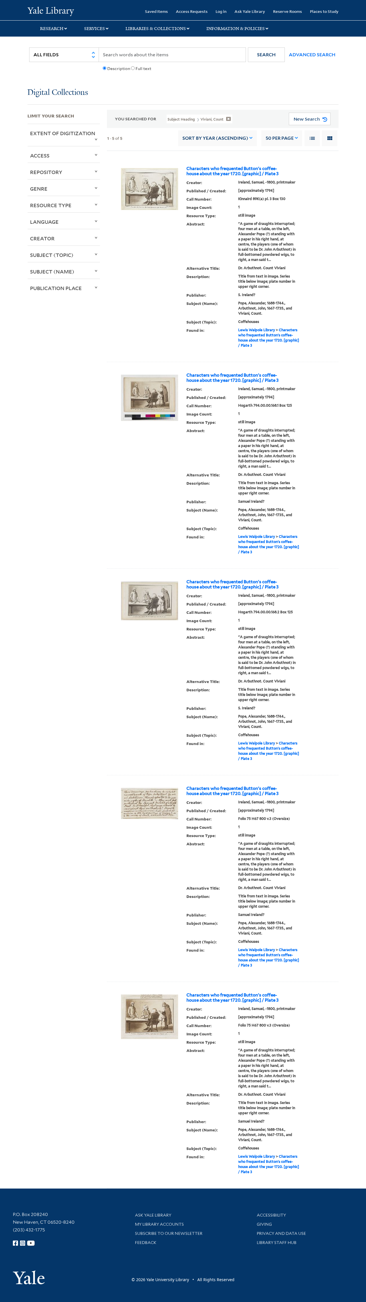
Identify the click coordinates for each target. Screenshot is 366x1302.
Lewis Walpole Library (256, 330)
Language (44, 221)
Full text (143, 68)
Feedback (145, 1242)
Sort (215, 138)
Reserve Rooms (287, 11)
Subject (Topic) (51, 254)
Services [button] (94, 28)
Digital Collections (57, 92)
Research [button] (51, 28)
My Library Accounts (159, 1224)
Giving (264, 1224)
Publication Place (56, 288)
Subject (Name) (52, 271)
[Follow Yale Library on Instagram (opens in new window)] (22, 1243)
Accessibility (271, 1215)
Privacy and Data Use (281, 1233)
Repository (46, 172)
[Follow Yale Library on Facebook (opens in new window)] (15, 1243)
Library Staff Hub (277, 1242)
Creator (42, 238)
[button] (266, 54)
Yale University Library (50, 11)
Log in (221, 11)
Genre (38, 188)
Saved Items (156, 11)
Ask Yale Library (249, 11)
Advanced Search (312, 54)
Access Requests (192, 11)
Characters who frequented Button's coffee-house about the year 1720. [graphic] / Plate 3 (232, 171)
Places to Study (324, 11)
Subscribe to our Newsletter (168, 1233)
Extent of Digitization (62, 133)
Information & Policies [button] (235, 28)
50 (280, 138)
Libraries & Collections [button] (156, 28)
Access (39, 155)
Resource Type (50, 205)
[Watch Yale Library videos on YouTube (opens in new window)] (31, 1243)
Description (118, 68)
